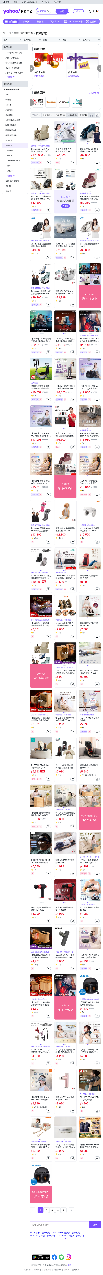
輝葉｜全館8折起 (12, 57)
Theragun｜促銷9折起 (13, 52)
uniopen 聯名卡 (75, 21)
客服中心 (27, 1269)
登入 (78, 11)
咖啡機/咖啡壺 (10, 125)
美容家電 (8, 140)
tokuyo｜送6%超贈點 (13, 62)
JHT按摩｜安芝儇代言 (14, 73)
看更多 (53, 21)
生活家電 (8, 115)
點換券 (26, 21)
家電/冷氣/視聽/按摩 (11, 89)
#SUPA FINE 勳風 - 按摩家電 (71, 1235)
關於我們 (37, 1269)
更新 (69, 1264)
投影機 (8, 104)
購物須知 (47, 1269)
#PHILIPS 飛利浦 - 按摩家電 (42, 1235)
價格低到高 (60, 115)
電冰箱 (8, 186)
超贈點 (93, 21)
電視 (7, 94)
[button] (32, 68)
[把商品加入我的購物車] (48, 162)
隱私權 (66, 1269)
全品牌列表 (93, 92)
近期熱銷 (83, 115)
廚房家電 (8, 109)
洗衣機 (8, 191)
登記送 (40, 21)
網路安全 (57, 1269)
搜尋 (95, 1224)
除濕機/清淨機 (10, 135)
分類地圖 (75, 1269)
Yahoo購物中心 (17, 11)
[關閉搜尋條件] (48, 11)
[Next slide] (50, 132)
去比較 (65, 205)
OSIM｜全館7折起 (12, 68)
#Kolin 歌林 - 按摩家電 (40, 1232)
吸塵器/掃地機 (10, 130)
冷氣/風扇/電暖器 (12, 181)
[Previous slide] (32, 132)
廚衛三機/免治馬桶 (12, 120)
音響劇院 (8, 99)
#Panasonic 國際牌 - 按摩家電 (66, 1232)
